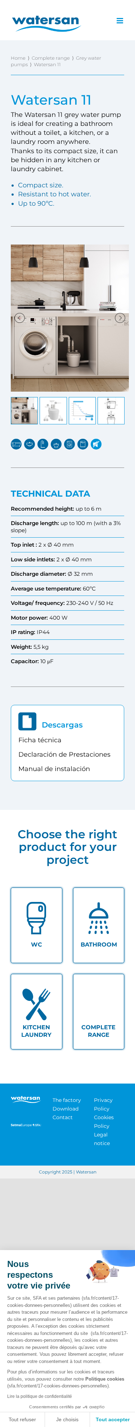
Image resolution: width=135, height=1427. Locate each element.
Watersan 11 (47, 64)
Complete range (51, 58)
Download (65, 1108)
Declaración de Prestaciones (64, 754)
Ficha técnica (40, 740)
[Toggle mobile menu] (120, 20)
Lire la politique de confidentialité (39, 1396)
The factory (67, 1100)
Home (18, 58)
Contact (63, 1117)
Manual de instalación (54, 769)
